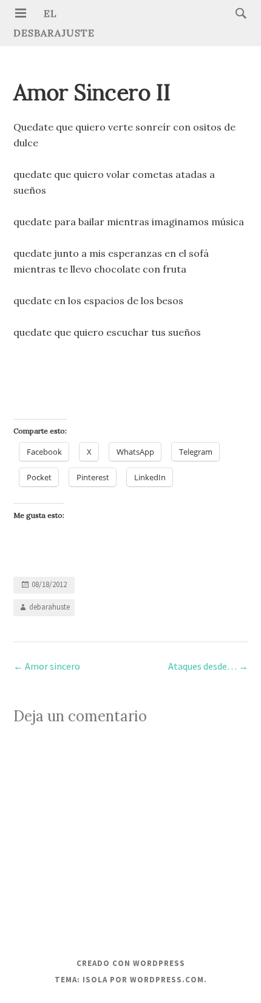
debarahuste (49, 607)
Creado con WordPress (130, 963)
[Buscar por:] (238, 13)
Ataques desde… (208, 666)
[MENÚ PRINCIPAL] (20, 13)
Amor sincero (46, 666)
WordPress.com (167, 979)
